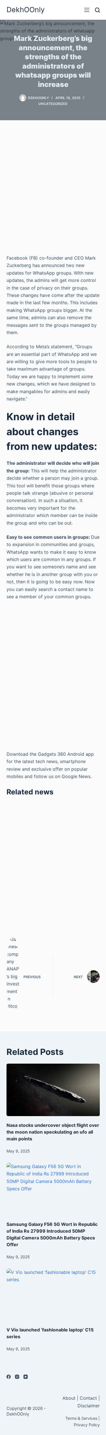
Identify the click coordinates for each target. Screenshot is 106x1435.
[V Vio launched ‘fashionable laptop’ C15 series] (53, 1295)
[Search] (97, 10)
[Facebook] (9, 1377)
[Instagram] (17, 1377)
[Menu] (86, 9)
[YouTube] (25, 1377)
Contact (88, 1398)
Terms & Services (81, 1418)
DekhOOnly (26, 9)
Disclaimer (88, 1405)
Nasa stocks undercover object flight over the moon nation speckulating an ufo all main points (53, 1132)
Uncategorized (53, 104)
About (69, 1398)
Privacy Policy (87, 1424)
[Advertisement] (53, 187)
